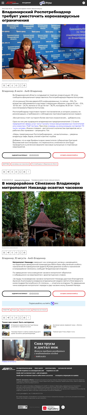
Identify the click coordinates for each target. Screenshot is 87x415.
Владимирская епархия (10, 247)
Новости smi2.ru (9, 361)
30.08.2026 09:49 (7, 180)
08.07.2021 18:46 (7, 8)
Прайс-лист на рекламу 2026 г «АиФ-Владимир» (32, 373)
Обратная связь (50, 368)
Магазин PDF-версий (65, 368)
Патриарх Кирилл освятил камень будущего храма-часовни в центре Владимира (26, 332)
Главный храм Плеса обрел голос (64, 332)
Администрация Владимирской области (15, 80)
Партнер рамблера (35, 407)
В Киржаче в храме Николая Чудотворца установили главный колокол (24, 325)
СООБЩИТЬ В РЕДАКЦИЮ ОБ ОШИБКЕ (66, 375)
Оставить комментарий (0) (69, 155)
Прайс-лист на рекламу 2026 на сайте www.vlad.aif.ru (34, 375)
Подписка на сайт (52, 370)
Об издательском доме (24, 368)
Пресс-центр (39, 368)
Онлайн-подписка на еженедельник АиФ (30, 370)
